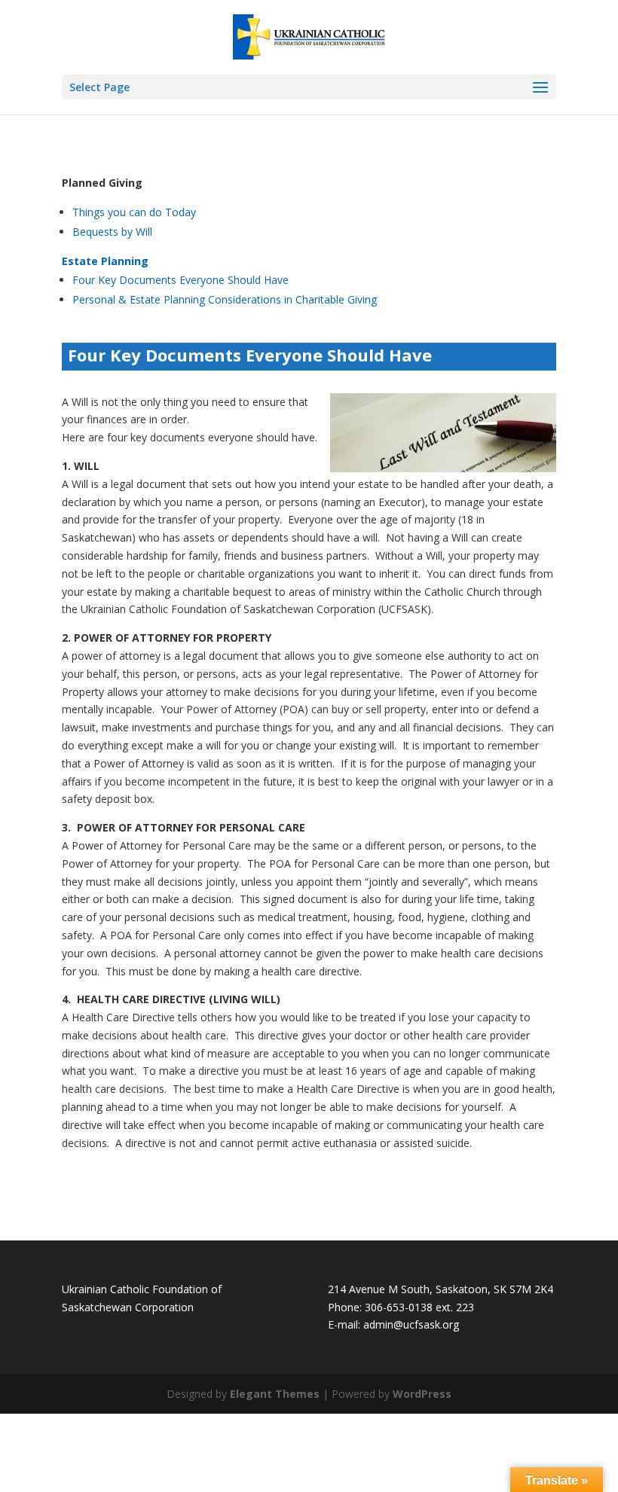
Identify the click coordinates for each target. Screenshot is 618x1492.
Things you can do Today (134, 212)
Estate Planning (105, 261)
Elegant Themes (275, 1394)
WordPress (422, 1394)
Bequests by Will (112, 231)
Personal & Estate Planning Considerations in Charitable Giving (224, 299)
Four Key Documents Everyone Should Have (180, 280)
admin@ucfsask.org (411, 1324)
